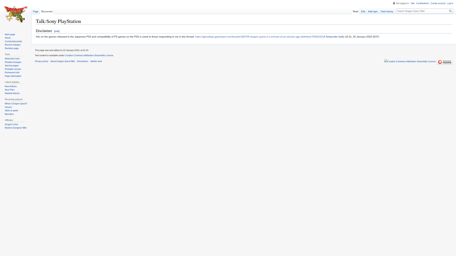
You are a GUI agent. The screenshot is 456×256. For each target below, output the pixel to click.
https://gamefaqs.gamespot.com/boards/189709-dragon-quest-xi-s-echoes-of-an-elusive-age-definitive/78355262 (259, 36)
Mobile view (96, 61)
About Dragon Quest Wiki (62, 61)
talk (341, 36)
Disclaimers (82, 61)
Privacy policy (41, 61)
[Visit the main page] (15, 14)
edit (57, 31)
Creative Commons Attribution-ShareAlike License (89, 55)
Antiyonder (332, 36)
